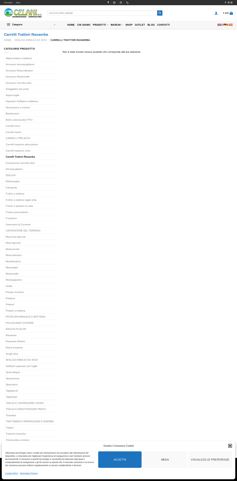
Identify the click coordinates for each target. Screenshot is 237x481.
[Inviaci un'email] (231, 3)
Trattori (10, 427)
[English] (219, 24)
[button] (230, 446)
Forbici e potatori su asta (19, 206)
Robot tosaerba (14, 347)
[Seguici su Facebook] (225, 3)
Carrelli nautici (13, 132)
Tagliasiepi (11, 396)
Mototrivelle (12, 273)
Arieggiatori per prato (17, 89)
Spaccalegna (13, 372)
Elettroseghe (13, 181)
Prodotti (99, 24)
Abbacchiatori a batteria (19, 58)
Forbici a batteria (15, 193)
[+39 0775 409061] (127, 2)
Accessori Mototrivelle (18, 76)
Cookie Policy (11, 473)
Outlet (140, 24)
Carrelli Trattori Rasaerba (20, 156)
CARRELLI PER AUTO (18, 138)
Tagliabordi (12, 390)
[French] (222, 24)
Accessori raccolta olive (18, 82)
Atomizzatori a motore (18, 107)
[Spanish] (231, 24)
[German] (225, 24)
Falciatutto (11, 187)
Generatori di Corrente (18, 224)
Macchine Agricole (16, 236)
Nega (165, 459)
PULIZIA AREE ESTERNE (20, 323)
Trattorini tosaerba (16, 433)
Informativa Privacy (29, 473)
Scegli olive (12, 353)
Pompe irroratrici (15, 292)
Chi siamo (84, 24)
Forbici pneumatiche (17, 212)
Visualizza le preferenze (210, 459)
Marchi (116, 24)
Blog (151, 24)
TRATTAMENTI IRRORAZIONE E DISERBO (30, 421)
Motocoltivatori (14, 255)
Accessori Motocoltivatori (19, 70)
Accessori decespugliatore (20, 64)
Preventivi (8, 3)
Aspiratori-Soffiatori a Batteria (22, 101)
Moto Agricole (13, 242)
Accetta (120, 459)
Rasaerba (11, 335)
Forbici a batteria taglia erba (21, 199)
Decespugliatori (14, 169)
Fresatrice (11, 218)
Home (71, 24)
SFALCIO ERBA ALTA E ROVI (31, 40)
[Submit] (159, 13)
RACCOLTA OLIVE (16, 329)
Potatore (10, 298)
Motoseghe (12, 267)
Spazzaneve (12, 378)
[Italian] (228, 24)
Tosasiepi (11, 415)
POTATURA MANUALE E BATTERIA (25, 316)
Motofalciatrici (13, 261)
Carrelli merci (13, 125)
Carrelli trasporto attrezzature (22, 144)
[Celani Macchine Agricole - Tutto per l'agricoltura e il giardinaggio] (23, 13)
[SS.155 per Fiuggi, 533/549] (109, 2)
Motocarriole (12, 249)
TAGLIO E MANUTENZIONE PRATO (26, 409)
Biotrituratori (12, 113)
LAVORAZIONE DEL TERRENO (23, 230)
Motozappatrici (14, 279)
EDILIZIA (11, 175)
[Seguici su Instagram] (229, 3)
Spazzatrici (12, 384)
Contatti (163, 24)
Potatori (10, 304)
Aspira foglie (12, 95)
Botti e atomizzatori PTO (19, 119)
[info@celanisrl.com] (114, 2)
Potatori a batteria (15, 310)
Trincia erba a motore (17, 440)
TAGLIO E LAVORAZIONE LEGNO (25, 403)
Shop (18, 3)
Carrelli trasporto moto (18, 150)
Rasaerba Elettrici (15, 341)
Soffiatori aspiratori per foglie (21, 366)
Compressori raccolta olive (20, 163)
